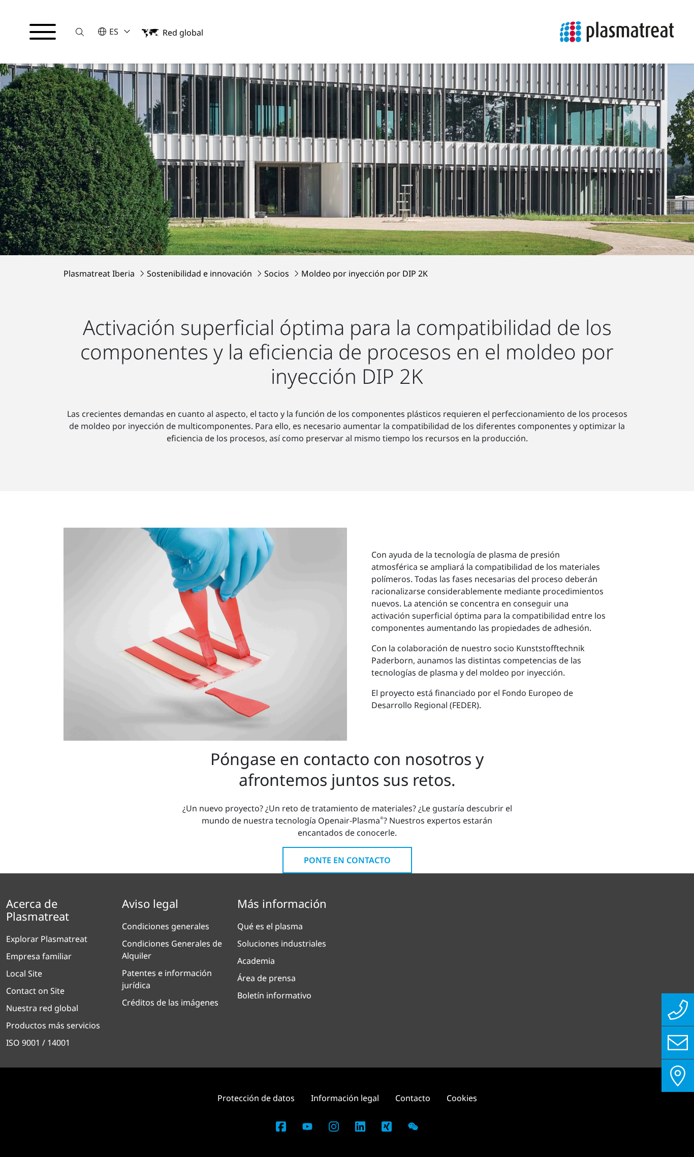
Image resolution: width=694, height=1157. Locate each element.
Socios (277, 273)
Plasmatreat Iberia (100, 273)
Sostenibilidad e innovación (200, 273)
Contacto (412, 1098)
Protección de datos (256, 1098)
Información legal (345, 1098)
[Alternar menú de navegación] (42, 32)
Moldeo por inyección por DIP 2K (364, 273)
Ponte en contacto (347, 860)
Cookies (462, 1098)
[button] (80, 31)
